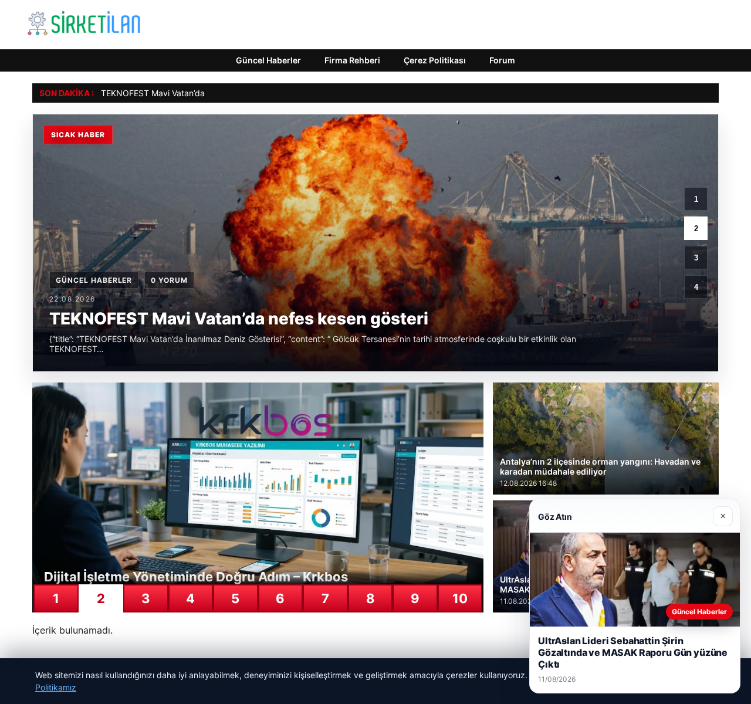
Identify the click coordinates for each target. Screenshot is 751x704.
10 (460, 598)
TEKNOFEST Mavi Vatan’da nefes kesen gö (183, 93)
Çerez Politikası (435, 60)
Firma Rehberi (352, 60)
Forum (502, 60)
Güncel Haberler (268, 60)
